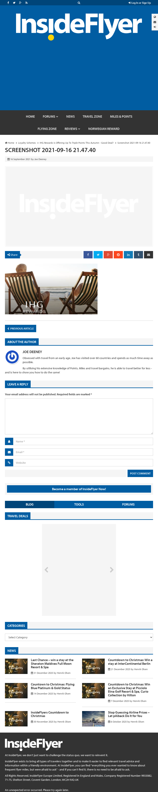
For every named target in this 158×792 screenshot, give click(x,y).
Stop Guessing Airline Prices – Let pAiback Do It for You (129, 714)
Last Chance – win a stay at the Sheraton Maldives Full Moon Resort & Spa (52, 663)
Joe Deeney (32, 351)
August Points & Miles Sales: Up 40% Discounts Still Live (69, 600)
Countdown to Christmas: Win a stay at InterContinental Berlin (130, 662)
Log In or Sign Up (141, 2)
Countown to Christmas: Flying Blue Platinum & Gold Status (52, 686)
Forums (128, 504)
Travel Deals (17, 516)
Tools (79, 504)
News (11, 651)
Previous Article (22, 328)
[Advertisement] (79, 79)
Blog (30, 504)
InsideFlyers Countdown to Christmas (50, 714)
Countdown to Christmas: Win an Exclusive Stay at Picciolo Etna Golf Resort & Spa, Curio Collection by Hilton (129, 689)
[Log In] (155, 27)
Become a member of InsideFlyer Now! (79, 489)
